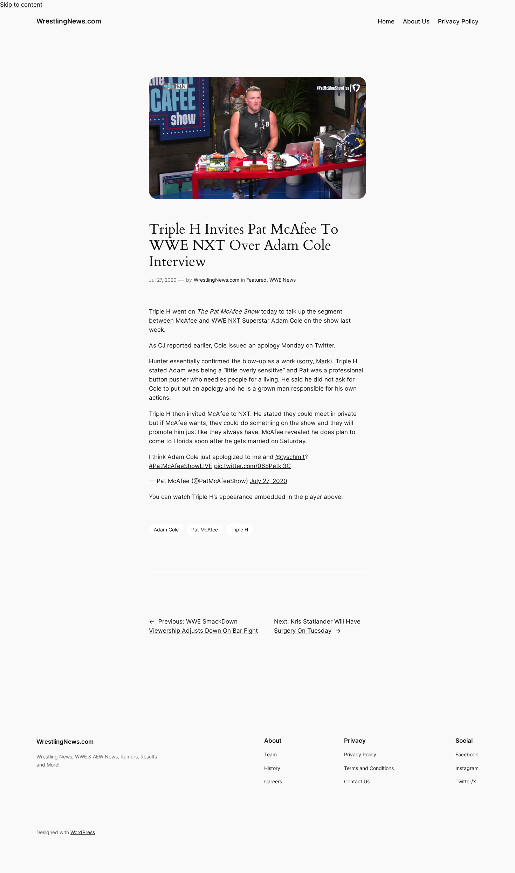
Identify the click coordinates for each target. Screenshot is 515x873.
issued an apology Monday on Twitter (281, 345)
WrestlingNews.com (68, 21)
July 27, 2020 (268, 480)
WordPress (82, 832)
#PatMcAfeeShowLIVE (180, 465)
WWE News (282, 280)
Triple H (239, 529)
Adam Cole (166, 529)
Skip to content (21, 4)
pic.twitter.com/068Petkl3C (252, 465)
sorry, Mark (314, 361)
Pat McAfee (204, 529)
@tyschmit (290, 456)
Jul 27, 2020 (163, 280)
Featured (256, 280)
